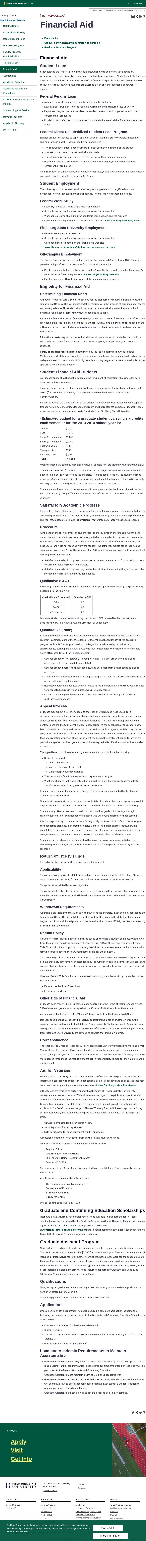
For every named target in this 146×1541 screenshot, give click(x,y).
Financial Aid (10, 69)
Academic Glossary (13, 123)
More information (110, 1536)
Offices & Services (13, 1505)
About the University (14, 32)
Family (43, 1518)
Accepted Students (48, 1505)
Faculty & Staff (46, 1515)
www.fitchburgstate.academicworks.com (63, 1229)
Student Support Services (17, 110)
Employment (80, 1505)
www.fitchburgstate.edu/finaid (122, 220)
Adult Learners (46, 1512)
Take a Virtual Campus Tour (120, 1505)
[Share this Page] (136, 16)
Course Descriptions (14, 38)
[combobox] (117, 10)
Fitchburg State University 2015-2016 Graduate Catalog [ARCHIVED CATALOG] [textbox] (118, 10)
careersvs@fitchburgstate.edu (101, 274)
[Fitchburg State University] (18, 3)
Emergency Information (84, 1508)
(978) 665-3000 (50, 1491)
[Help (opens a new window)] (144, 16)
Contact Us (82, 1488)
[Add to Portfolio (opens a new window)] (133, 16)
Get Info (21, 1459)
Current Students (47, 1508)
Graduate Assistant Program (60, 47)
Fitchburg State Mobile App (121, 1508)
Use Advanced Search (12, 20)
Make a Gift (114, 1515)
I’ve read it (107, 1528)
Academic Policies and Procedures (15, 90)
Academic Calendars (14, 82)
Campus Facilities (12, 116)
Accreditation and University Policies (18, 101)
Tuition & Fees (11, 62)
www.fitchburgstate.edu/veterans (117, 1085)
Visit (17, 1450)
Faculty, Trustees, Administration (12, 54)
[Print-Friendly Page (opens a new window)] (140, 16)
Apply (18, 1441)
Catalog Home (11, 26)
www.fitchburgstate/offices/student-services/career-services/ (80, 247)
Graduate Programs (14, 45)
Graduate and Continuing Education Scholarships (72, 42)
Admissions (9, 75)
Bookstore (114, 1512)
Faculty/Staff (11, 1508)
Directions (82, 1484)
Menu (135, 3)
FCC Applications (117, 1518)
